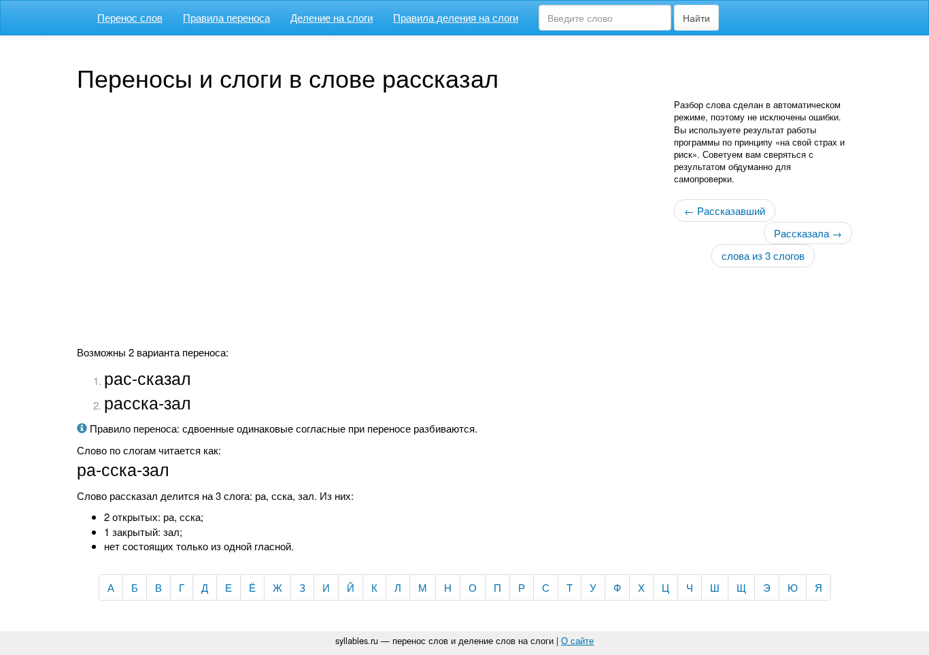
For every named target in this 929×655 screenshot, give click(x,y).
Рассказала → (808, 233)
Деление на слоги (331, 17)
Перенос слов (130, 17)
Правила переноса (226, 17)
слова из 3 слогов (763, 255)
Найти (696, 17)
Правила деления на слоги (455, 17)
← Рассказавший (724, 210)
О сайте (577, 640)
